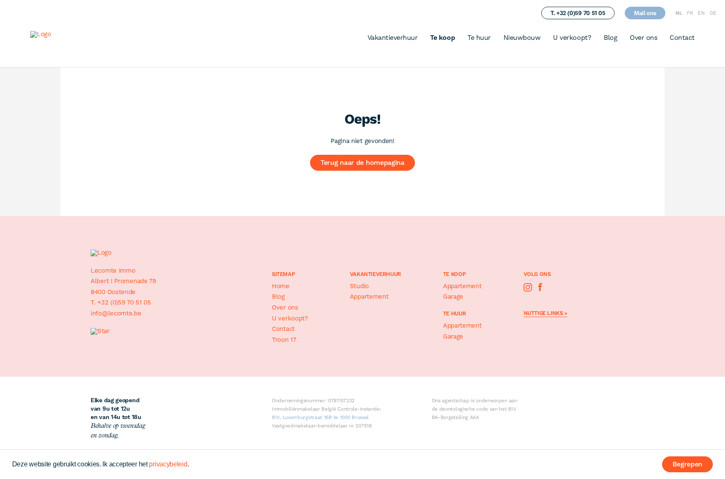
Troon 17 (284, 340)
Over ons (643, 37)
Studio (359, 286)
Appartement (369, 296)
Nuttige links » (545, 313)
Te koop (442, 37)
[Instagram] (528, 287)
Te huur (479, 37)
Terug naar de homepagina (362, 163)
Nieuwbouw (522, 37)
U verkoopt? (572, 37)
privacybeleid (168, 464)
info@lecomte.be (116, 313)
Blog (610, 37)
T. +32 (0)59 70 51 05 (577, 13)
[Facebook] (540, 287)
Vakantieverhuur (393, 37)
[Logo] (56, 36)
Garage (453, 296)
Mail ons (645, 13)
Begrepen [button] (688, 464)
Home (280, 286)
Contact (682, 37)
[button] (191, 465)
